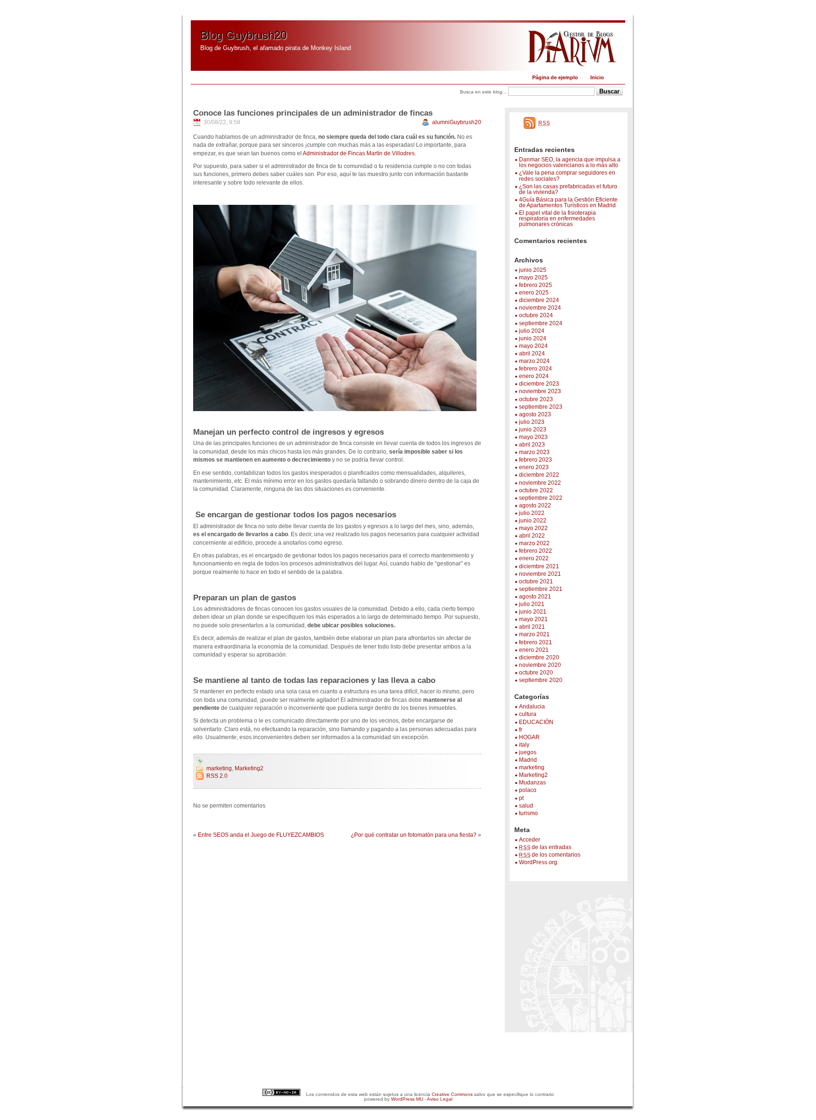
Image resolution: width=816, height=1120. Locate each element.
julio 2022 (531, 513)
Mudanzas (532, 782)
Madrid (528, 760)
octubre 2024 (536, 315)
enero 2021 (534, 650)
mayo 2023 (533, 437)
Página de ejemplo (555, 77)
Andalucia (532, 706)
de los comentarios (549, 854)
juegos (527, 752)
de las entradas (545, 847)
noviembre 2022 (540, 483)
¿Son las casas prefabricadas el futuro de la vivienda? (568, 189)
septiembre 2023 (540, 407)
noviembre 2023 (540, 391)
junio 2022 (532, 520)
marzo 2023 (534, 452)
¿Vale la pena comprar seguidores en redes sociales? (567, 175)
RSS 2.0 (217, 776)
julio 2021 (531, 604)
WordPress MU (407, 1099)
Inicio (597, 77)
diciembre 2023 (539, 383)
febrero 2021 (535, 642)
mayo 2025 (533, 277)
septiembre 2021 (540, 589)
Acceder (529, 839)
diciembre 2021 (539, 566)
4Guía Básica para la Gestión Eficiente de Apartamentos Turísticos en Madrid (568, 202)
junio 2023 (532, 429)
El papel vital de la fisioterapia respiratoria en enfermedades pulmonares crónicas (557, 218)
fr (520, 729)
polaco (527, 790)
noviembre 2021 (540, 574)
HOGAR (529, 737)
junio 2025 (532, 270)
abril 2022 (532, 535)
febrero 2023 (535, 459)
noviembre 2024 (540, 307)
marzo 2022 (534, 543)
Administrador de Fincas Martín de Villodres (359, 153)
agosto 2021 (535, 596)
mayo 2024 (533, 346)
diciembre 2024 (539, 300)
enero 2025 (534, 292)
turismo (528, 813)
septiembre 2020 (540, 680)
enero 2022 (534, 558)
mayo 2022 (533, 528)
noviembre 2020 (540, 665)
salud (526, 805)
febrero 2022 (535, 550)
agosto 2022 (535, 505)
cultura (527, 714)
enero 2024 (534, 376)
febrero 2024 (535, 368)
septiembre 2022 (540, 498)
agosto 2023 (535, 414)
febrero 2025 (535, 285)
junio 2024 (532, 338)
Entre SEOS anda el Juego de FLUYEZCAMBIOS (261, 835)
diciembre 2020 (539, 657)
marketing (531, 767)
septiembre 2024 (540, 323)
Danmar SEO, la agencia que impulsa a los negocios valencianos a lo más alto (569, 162)
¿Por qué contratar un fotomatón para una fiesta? (413, 835)
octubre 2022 (536, 490)
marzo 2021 (534, 634)
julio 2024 (531, 331)
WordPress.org (538, 862)
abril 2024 (532, 353)
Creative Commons (452, 1094)
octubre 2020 (536, 672)
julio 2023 (531, 422)
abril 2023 (532, 444)
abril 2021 (532, 626)
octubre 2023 (536, 399)
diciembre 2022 (539, 475)
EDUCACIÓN (536, 722)
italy (524, 744)
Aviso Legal (439, 1099)
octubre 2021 (536, 581)
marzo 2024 (534, 361)
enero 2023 (534, 467)
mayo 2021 (533, 619)
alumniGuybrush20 (456, 122)
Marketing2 (533, 775)
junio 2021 (532, 611)
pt (521, 798)
